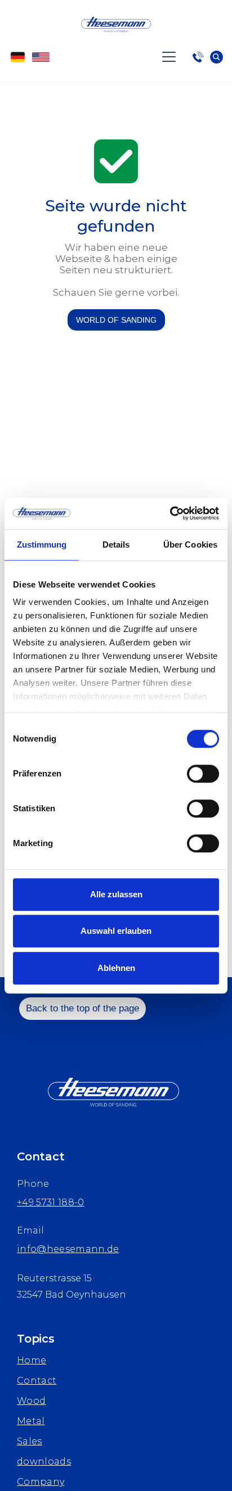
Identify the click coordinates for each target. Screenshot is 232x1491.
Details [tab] (116, 544)
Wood (31, 1400)
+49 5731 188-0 (50, 1202)
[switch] (203, 774)
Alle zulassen (116, 894)
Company (40, 1481)
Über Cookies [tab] (190, 544)
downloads (44, 1461)
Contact (36, 1380)
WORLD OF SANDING (116, 319)
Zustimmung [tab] (42, 544)
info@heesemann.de (68, 1249)
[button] (173, 56)
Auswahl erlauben (116, 931)
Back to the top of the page (82, 1008)
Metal (31, 1421)
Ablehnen (116, 968)
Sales (29, 1441)
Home (31, 1360)
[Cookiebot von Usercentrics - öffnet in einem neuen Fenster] (170, 513)
